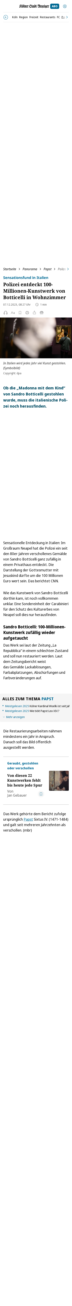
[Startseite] (34, 6)
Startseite (9, 269)
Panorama (30, 269)
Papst (47, 269)
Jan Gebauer (17, 795)
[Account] (65, 6)
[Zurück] (5, 17)
